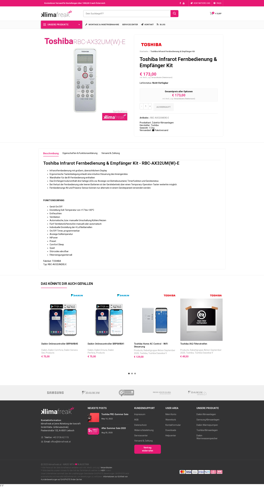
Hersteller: (145, 125)
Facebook (180, 3)
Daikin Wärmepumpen (207, 425)
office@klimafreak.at (61, 441)
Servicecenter (141, 435)
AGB (136, 419)
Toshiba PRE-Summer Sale (114, 414)
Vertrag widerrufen (147, 449)
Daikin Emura (100, 350)
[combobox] (130, 13)
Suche (174, 13)
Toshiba (143, 353)
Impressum (139, 414)
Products (50, 353)
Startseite (144, 51)
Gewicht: (144, 128)
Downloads (170, 430)
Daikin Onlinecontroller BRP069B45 (59, 343)
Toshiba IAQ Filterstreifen (193, 343)
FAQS (219, 3)
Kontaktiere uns (202, 3)
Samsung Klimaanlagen (207, 419)
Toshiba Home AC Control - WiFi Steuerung (151, 345)
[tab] (51, 154)
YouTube (183, 3)
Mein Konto (170, 414)
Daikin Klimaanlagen (206, 414)
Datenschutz (140, 425)
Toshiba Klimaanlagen (207, 430)
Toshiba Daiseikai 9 (157, 353)
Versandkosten (106, 468)
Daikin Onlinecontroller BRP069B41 (106, 343)
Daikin (44, 350)
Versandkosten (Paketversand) (161, 77)
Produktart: (145, 122)
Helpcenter (170, 435)
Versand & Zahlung (143, 441)
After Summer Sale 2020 (113, 428)
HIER (103, 470)
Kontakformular (173, 425)
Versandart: (146, 130)
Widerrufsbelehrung (144, 430)
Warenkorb (170, 419)
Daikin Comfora (55, 350)
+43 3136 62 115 (61, 437)
